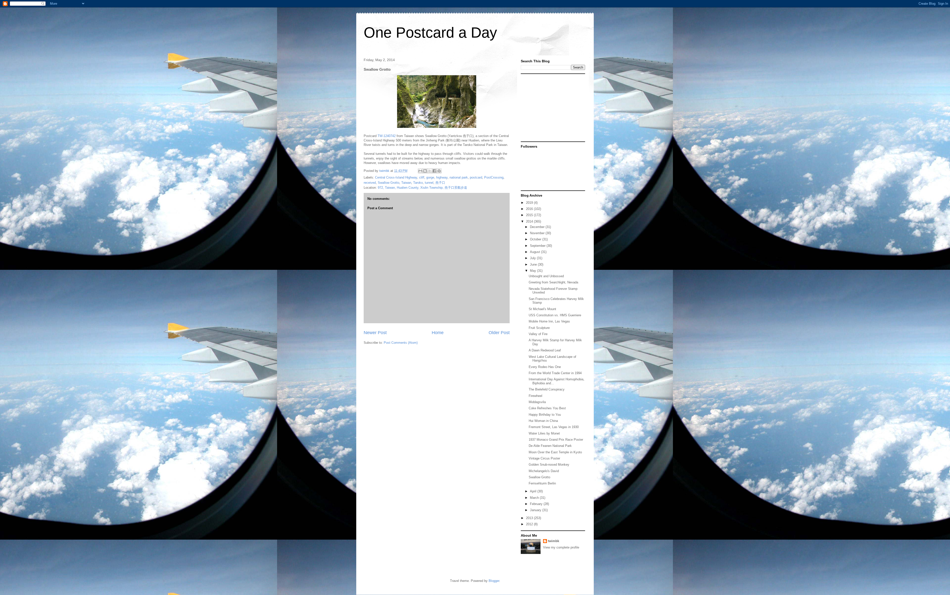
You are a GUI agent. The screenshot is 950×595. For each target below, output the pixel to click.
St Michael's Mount (542, 309)
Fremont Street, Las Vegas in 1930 (554, 427)
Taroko (418, 182)
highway (442, 177)
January (536, 510)
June (534, 264)
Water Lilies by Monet (544, 433)
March (535, 498)
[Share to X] (429, 170)
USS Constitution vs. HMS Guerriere (555, 315)
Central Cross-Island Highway (396, 177)
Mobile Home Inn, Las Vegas (549, 321)
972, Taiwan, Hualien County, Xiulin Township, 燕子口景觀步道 (422, 187)
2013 (530, 518)
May (533, 271)
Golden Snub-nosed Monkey (549, 464)
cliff (421, 177)
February (537, 504)
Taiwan (406, 182)
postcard (476, 177)
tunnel (429, 182)
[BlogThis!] (425, 170)
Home (438, 332)
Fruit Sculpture (539, 328)
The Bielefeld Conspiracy (547, 389)
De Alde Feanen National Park (550, 446)
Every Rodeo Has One (545, 367)
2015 (530, 215)
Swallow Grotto (388, 182)
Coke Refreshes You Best (547, 408)
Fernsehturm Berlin (542, 483)
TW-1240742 (387, 136)
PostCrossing (493, 177)
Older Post (499, 332)
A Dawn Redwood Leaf (545, 350)
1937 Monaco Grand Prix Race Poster (556, 439)
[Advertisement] (552, 107)
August (535, 252)
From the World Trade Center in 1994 (555, 373)
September (538, 246)
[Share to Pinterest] (439, 170)
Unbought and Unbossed (546, 276)
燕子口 (440, 182)
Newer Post (375, 332)
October (536, 239)
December (538, 227)
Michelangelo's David (544, 471)
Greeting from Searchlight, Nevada (553, 282)
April (533, 491)
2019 (530, 203)
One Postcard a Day (430, 32)
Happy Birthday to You (545, 414)
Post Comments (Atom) (401, 342)
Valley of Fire (538, 334)
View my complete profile (561, 547)
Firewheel (535, 396)
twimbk (553, 541)
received (370, 182)
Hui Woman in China (543, 421)
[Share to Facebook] (434, 170)
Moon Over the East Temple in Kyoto (555, 452)
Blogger (494, 581)
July (533, 258)
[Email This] (420, 170)
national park (459, 177)
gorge (430, 177)
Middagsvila (537, 402)
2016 (530, 209)
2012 (530, 524)
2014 (530, 221)
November (538, 233)
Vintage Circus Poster (544, 458)
